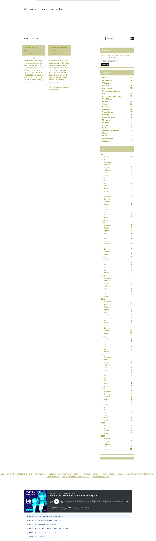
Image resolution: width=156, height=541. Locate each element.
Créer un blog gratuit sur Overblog (63, 474)
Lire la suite (29, 83)
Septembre (107, 170)
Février (106, 188)
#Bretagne (106, 120)
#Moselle (105, 86)
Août (105, 173)
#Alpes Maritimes (109, 117)
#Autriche (105, 136)
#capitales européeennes (111, 96)
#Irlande (105, 101)
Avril (105, 183)
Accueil (26, 38)
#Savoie (105, 107)
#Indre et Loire (107, 138)
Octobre (106, 167)
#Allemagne (58, 87)
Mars (105, 186)
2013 (103, 299)
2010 (103, 389)
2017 (103, 194)
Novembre (107, 165)
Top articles (85, 474)
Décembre (107, 162)
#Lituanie (105, 141)
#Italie (104, 78)
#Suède (104, 94)
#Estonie (105, 123)
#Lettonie (105, 128)
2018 (103, 159)
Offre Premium (52, 477)
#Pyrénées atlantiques (110, 130)
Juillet (105, 175)
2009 (103, 423)
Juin (104, 178)
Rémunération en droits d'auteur (139, 474)
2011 (103, 354)
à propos (84, 508)
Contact (35, 38)
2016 (103, 223)
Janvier (106, 157)
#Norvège (106, 104)
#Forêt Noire (107, 99)
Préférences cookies (100, 477)
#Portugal (105, 115)
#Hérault (105, 125)
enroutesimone (20, 474)
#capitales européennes (111, 91)
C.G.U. (121, 474)
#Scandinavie (107, 80)
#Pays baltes (107, 88)
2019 (103, 154)
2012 (103, 325)
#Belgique (106, 109)
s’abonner (57, 508)
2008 (103, 436)
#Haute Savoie (107, 112)
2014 (103, 275)
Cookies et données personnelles (75, 477)
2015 (103, 246)
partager (71, 508)
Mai (104, 180)
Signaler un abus (109, 474)
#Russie (105, 133)
